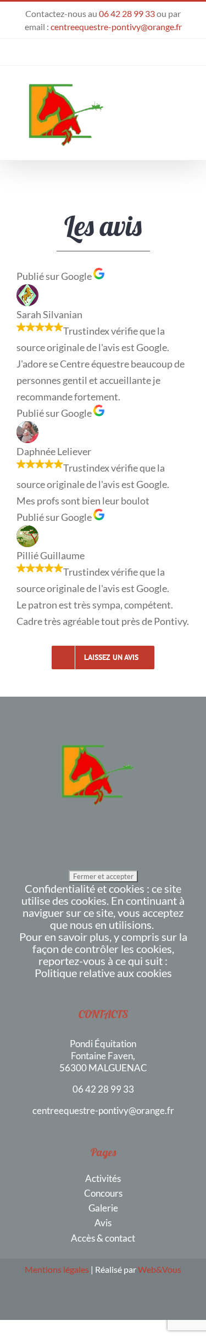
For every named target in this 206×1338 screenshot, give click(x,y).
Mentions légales (57, 1269)
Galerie (103, 1208)
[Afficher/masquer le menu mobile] (185, 110)
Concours (103, 1193)
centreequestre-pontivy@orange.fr (116, 26)
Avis (103, 1222)
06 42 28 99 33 (127, 13)
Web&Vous (159, 1269)
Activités (103, 1178)
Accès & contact (103, 1238)
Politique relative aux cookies (103, 972)
